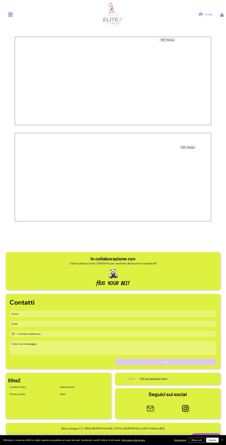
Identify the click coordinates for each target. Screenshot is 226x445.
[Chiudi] (222, 440)
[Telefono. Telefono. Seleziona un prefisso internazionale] (14, 334)
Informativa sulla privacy (133, 440)
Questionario (67, 386)
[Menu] (10, 14)
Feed (62, 394)
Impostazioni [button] (180, 440)
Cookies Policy (18, 386)
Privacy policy (18, 394)
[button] (222, 14)
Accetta (212, 440)
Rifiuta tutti (196, 440)
